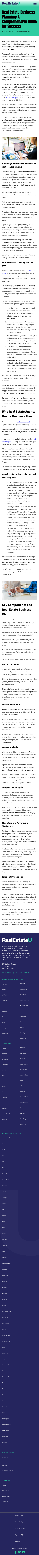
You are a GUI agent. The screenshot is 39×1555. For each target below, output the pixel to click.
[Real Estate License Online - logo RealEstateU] (17, 3)
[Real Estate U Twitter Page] (19, 1553)
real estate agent (12, 97)
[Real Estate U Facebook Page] (15, 1553)
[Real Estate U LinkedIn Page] (23, 1553)
